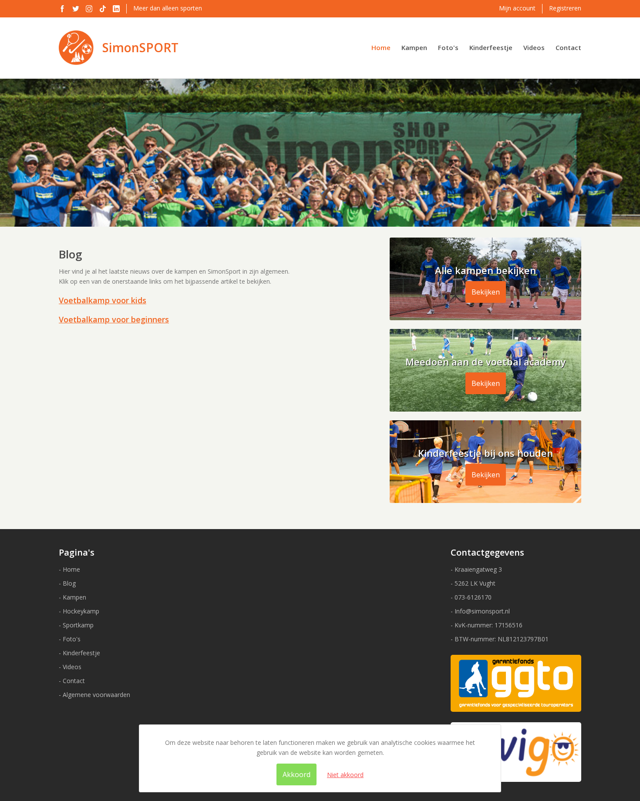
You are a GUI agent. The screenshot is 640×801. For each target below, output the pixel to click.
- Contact (72, 681)
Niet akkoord (345, 775)
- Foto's (70, 639)
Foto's (448, 47)
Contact (568, 47)
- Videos (70, 667)
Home (381, 47)
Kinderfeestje (490, 47)
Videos (534, 47)
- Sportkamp (76, 625)
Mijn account (517, 8)
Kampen (414, 47)
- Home (69, 569)
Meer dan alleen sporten (167, 8)
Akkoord (296, 774)
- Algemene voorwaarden (94, 694)
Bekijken (486, 292)
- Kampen (72, 597)
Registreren (565, 8)
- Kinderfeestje (79, 653)
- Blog (67, 583)
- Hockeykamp (79, 611)
